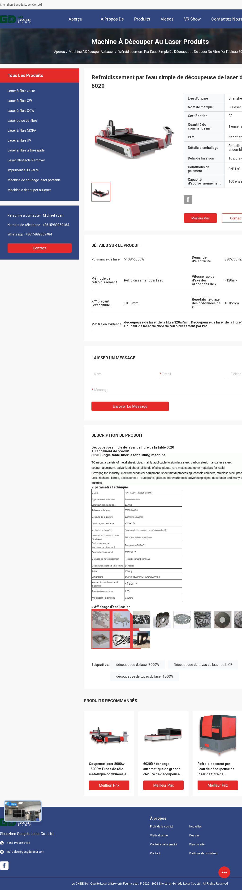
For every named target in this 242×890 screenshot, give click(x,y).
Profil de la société (161, 826)
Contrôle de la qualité (163, 844)
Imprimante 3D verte (23, 170)
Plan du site (196, 844)
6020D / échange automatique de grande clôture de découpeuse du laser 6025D (161, 769)
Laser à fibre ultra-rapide (26, 150)
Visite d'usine (159, 835)
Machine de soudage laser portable (34, 180)
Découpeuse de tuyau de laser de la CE (203, 665)
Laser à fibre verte (21, 91)
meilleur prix (200, 218)
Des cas (194, 835)
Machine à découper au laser (91, 52)
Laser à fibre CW (20, 101)
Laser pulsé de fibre (22, 120)
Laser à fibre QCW (21, 111)
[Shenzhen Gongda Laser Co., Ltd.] (15, 19)
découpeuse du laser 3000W (137, 665)
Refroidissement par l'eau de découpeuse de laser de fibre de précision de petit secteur (216, 769)
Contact (40, 248)
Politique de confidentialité (205, 853)
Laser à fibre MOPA (22, 130)
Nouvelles (195, 826)
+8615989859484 (55, 225)
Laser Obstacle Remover (26, 160)
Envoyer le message (130, 406)
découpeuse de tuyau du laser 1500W (144, 676)
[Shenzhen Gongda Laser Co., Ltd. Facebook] (188, 199)
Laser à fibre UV (19, 140)
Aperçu (59, 52)
